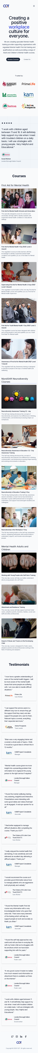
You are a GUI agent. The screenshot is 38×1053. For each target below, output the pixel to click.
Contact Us (27, 59)
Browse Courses (13, 59)
